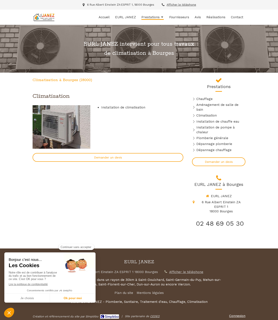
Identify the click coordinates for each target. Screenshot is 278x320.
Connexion (237, 316)
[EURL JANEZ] (44, 21)
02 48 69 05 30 (220, 223)
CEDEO (155, 316)
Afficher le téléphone (181, 4)
